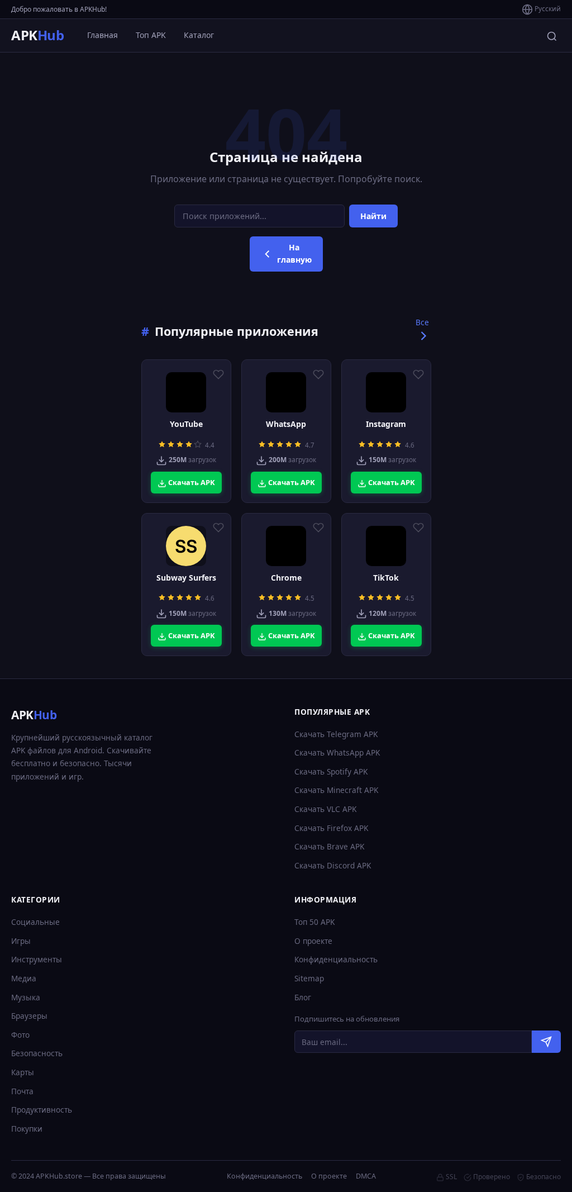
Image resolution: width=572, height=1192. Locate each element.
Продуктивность (41, 1109)
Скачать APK (190, 482)
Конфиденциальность (336, 959)
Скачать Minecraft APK (336, 790)
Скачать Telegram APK (336, 734)
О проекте (313, 940)
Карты (22, 1072)
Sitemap (309, 978)
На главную (294, 253)
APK (37, 35)
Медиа (23, 978)
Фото (20, 1034)
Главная (102, 35)
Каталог (199, 35)
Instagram (386, 424)
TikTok (386, 578)
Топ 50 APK (314, 921)
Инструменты (36, 959)
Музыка (25, 997)
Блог (302, 997)
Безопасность (37, 1053)
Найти (373, 216)
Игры (21, 940)
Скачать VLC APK (325, 809)
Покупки (26, 1128)
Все (422, 322)
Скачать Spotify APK (331, 771)
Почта (22, 1091)
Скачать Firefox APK (331, 828)
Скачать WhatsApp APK (337, 752)
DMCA (366, 1176)
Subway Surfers (186, 578)
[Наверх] (541, 1173)
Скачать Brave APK (329, 846)
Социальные (35, 921)
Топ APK (151, 35)
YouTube (186, 424)
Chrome (286, 578)
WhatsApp (286, 424)
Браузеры (29, 1015)
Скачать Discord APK (332, 865)
